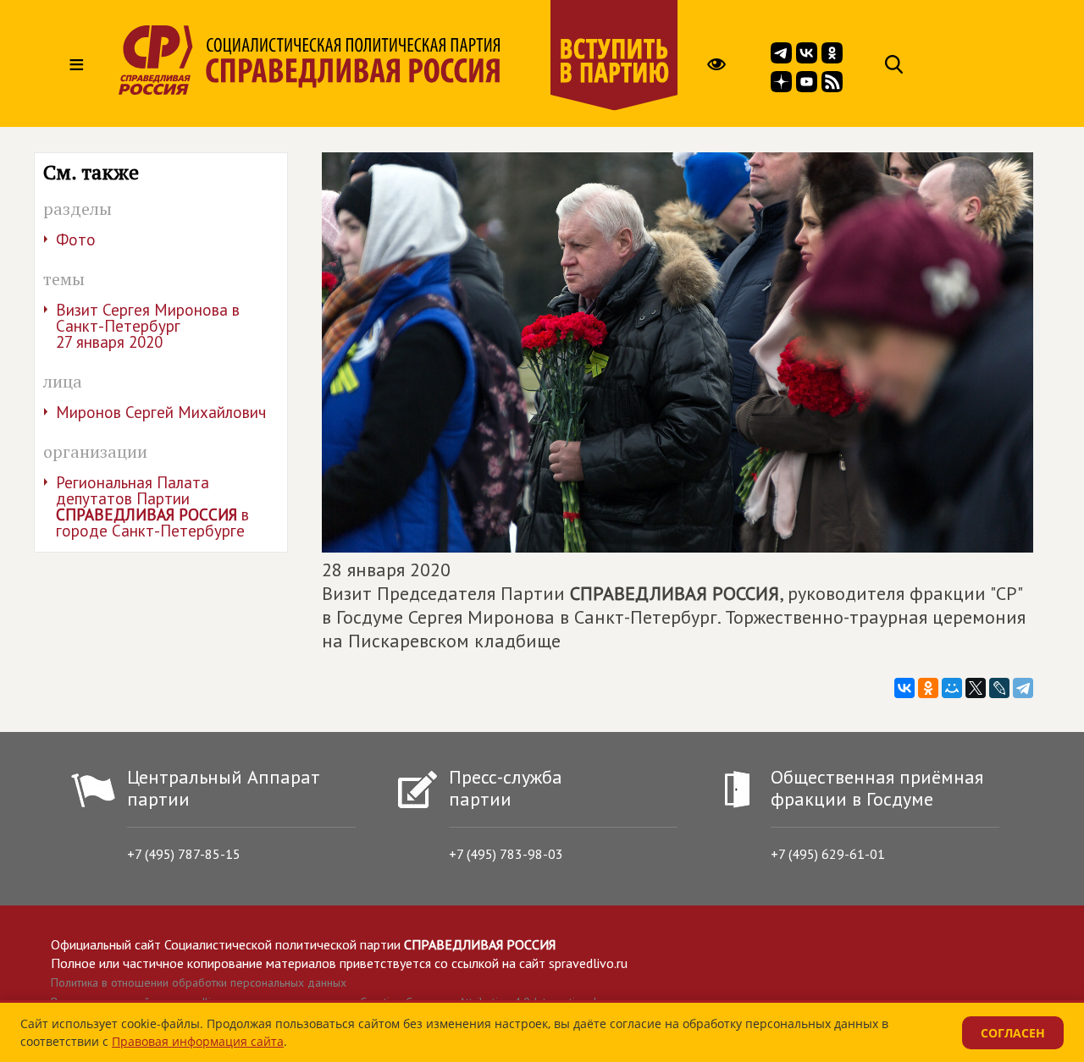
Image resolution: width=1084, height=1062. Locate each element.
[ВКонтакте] (904, 688)
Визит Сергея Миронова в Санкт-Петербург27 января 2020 (148, 326)
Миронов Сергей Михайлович (161, 412)
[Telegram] (1023, 688)
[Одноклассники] (928, 688)
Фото (76, 239)
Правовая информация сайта (198, 1041)
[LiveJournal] (999, 688)
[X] (975, 688)
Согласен (1013, 1033)
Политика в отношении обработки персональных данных (198, 982)
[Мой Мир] (952, 688)
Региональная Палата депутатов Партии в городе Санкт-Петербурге (152, 506)
